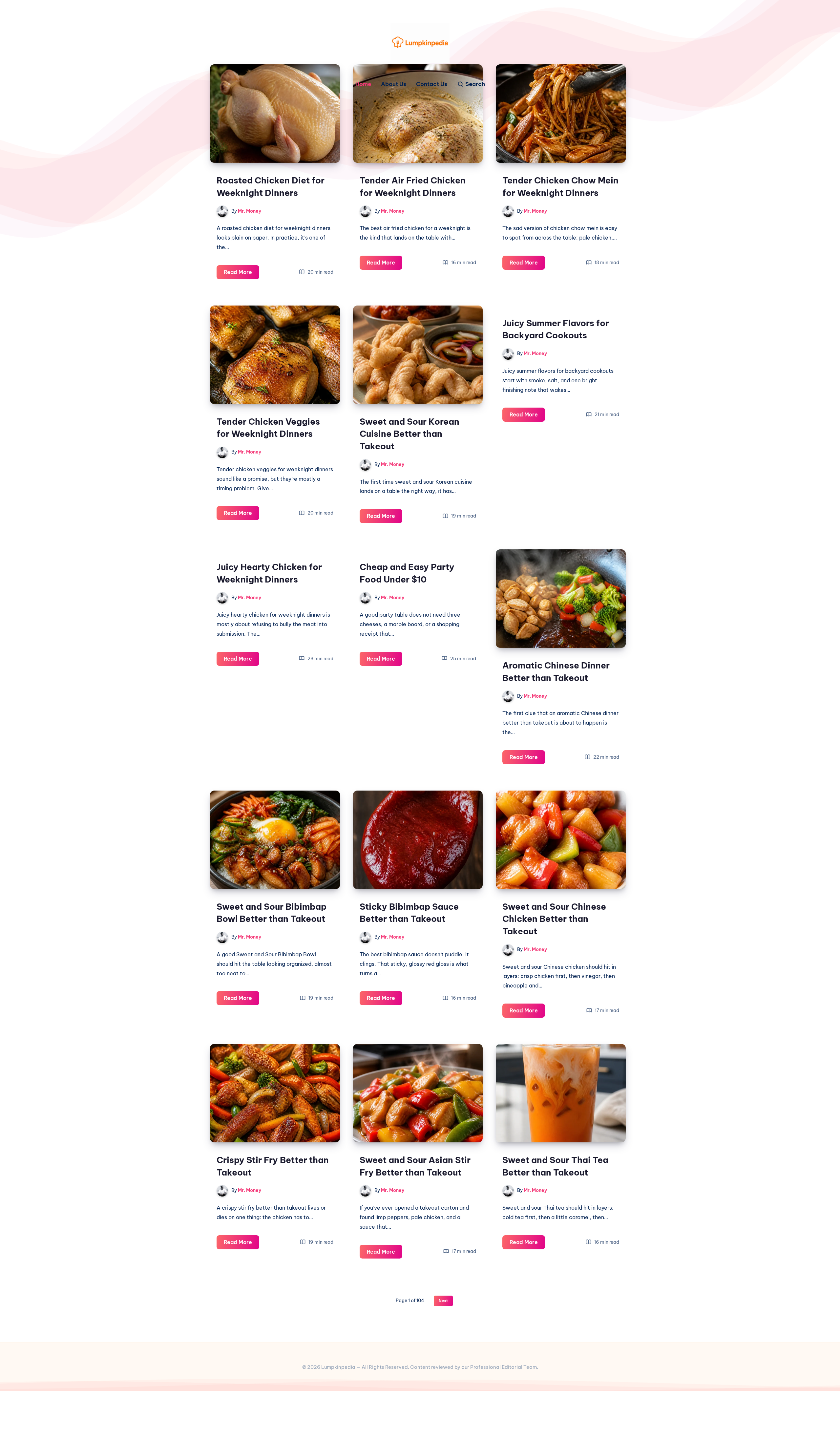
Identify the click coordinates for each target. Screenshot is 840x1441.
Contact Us (431, 84)
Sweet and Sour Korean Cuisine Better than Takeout (409, 434)
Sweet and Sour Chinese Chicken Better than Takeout (554, 919)
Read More (241, 273)
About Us (393, 84)
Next (443, 1300)
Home (363, 84)
